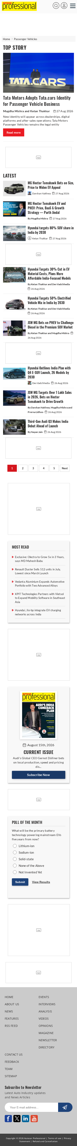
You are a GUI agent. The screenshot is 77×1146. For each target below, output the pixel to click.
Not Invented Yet (30, 872)
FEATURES (12, 1018)
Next (65, 468)
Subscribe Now (38, 775)
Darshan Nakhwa (41, 193)
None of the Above (31, 865)
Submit (20, 882)
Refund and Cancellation (45, 1141)
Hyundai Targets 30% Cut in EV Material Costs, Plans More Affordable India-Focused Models (49, 273)
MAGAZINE (46, 1033)
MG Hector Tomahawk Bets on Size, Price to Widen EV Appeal (51, 185)
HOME (9, 997)
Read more (14, 132)
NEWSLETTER (48, 1040)
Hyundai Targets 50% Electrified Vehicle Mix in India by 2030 (49, 300)
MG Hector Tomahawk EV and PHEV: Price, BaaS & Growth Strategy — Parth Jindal (47, 208)
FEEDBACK (12, 1062)
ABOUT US (12, 1004)
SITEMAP (11, 1076)
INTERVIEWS (47, 1004)
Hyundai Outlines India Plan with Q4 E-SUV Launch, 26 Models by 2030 (49, 372)
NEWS (9, 1011)
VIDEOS (44, 1018)
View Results (41, 882)
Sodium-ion (26, 852)
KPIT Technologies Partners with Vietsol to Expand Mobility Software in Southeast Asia (40, 598)
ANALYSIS (45, 1011)
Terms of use (54, 1138)
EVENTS (44, 997)
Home (6, 39)
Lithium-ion (26, 846)
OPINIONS (46, 1026)
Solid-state (26, 859)
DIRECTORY (47, 1047)
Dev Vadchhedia (41, 383)
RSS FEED (11, 1026)
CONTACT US (14, 1054)
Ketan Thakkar (40, 238)
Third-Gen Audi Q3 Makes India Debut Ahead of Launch (48, 423)
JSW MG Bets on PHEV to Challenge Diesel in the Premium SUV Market (51, 325)
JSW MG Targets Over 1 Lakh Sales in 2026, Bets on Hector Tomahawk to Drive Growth (50, 397)
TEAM (9, 1069)
